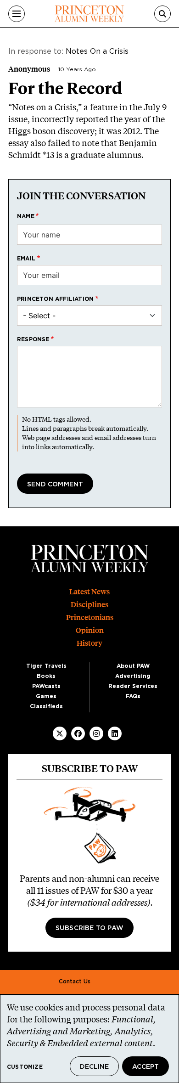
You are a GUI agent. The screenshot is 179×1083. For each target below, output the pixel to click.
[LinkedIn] (115, 733)
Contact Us (74, 981)
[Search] (162, 14)
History (89, 643)
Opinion (90, 630)
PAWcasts (46, 686)
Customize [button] (25, 1067)
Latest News (89, 591)
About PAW (133, 666)
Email (26, 258)
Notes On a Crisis (97, 51)
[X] (59, 733)
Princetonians (89, 617)
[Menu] (16, 14)
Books (46, 676)
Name (25, 216)
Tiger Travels (46, 666)
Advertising (133, 676)
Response (33, 339)
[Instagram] (96, 733)
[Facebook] (78, 733)
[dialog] (89, 1039)
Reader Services (132, 686)
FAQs (133, 696)
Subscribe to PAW (89, 928)
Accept (145, 1067)
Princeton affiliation (55, 299)
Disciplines (89, 604)
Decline (94, 1067)
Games (46, 696)
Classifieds (46, 706)
